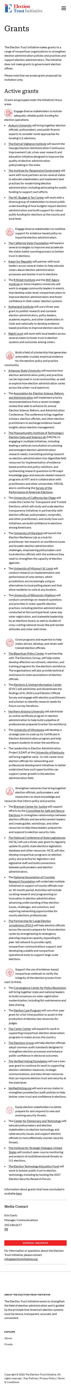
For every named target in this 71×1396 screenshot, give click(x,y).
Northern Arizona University (26, 711)
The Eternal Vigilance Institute (27, 143)
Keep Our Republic (20, 261)
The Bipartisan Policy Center (26, 653)
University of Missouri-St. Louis (33, 568)
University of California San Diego (35, 497)
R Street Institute (24, 279)
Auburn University (20, 125)
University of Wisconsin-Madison (35, 595)
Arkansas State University (24, 370)
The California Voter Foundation (28, 243)
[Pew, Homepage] (23, 8)
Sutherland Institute (21, 306)
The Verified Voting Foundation (28, 1061)
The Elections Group (21, 1042)
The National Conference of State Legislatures (37, 837)
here (19, 1193)
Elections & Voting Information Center (38, 684)
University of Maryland (28, 533)
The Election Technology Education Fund (33, 1166)
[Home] (35, 1285)
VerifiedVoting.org (19, 1088)
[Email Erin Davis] (6, 1229)
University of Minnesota (29, 729)
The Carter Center (19, 1028)
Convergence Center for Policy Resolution (40, 987)
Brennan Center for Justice (30, 806)
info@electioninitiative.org (21, 1259)
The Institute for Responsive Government (34, 170)
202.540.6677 (13, 1225)
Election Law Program (27, 1010)
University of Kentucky (50, 752)
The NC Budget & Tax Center (26, 197)
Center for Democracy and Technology (37, 1121)
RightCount (15, 333)
